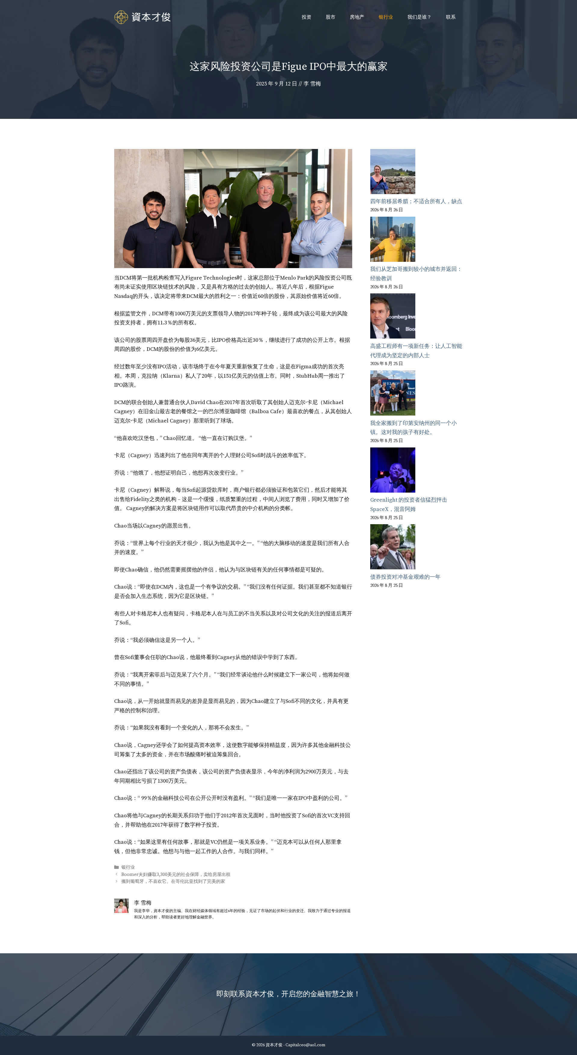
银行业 (386, 17)
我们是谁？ (420, 17)
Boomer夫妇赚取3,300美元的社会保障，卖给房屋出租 (175, 874)
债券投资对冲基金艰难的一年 (405, 577)
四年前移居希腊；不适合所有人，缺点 (416, 201)
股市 (330, 17)
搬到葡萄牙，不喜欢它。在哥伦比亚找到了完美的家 (173, 881)
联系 (451, 17)
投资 (306, 17)
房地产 (357, 17)
